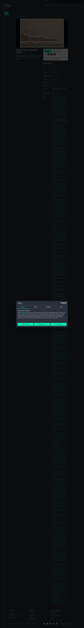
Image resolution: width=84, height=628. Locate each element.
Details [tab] (35, 306)
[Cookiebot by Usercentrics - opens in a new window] (61, 303)
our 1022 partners (24, 312)
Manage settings (41, 324)
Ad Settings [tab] (48, 306)
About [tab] (61, 306)
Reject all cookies (25, 324)
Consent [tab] (22, 306)
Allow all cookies (58, 324)
